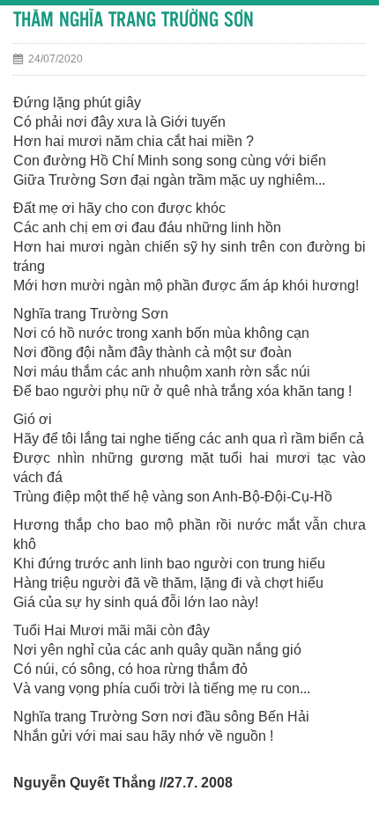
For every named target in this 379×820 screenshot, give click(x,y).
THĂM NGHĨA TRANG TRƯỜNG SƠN (133, 20)
